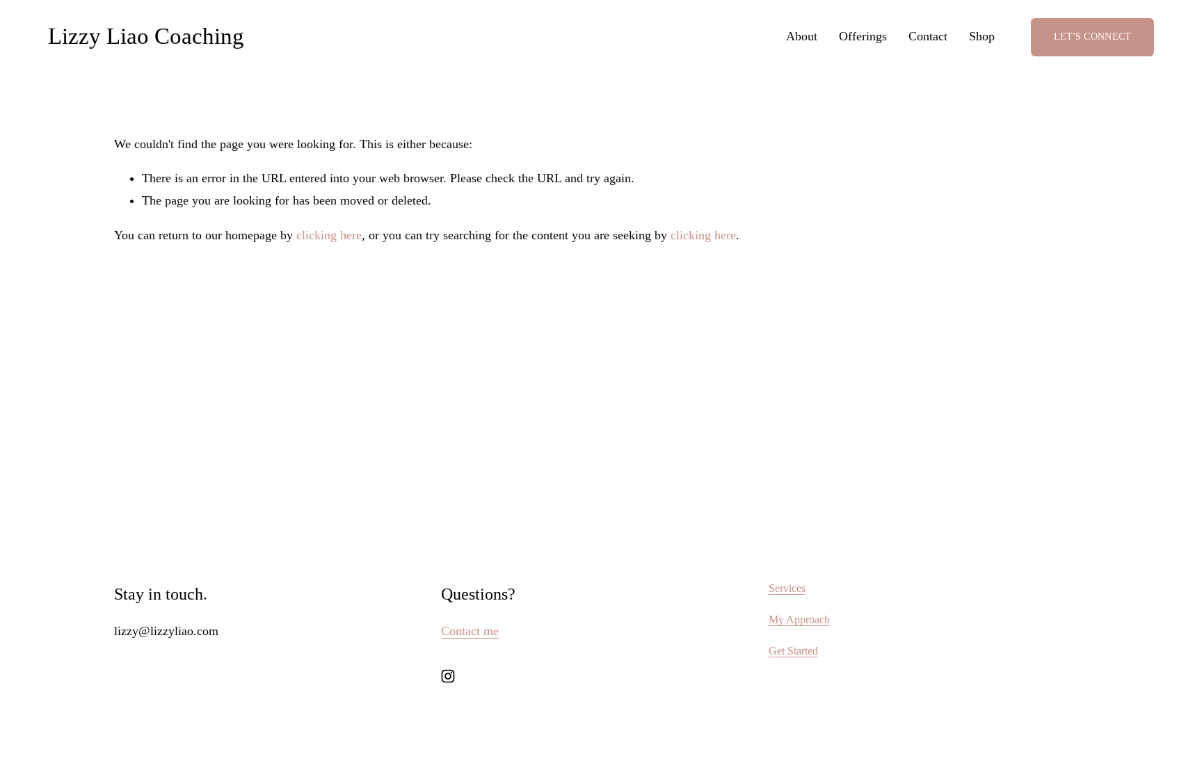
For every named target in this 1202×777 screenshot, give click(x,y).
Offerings (863, 36)
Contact (927, 36)
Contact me (470, 631)
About (801, 36)
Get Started (793, 651)
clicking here (329, 235)
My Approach (799, 619)
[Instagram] (448, 676)
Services (787, 588)
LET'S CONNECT (1093, 36)
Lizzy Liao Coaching (146, 36)
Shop (982, 36)
